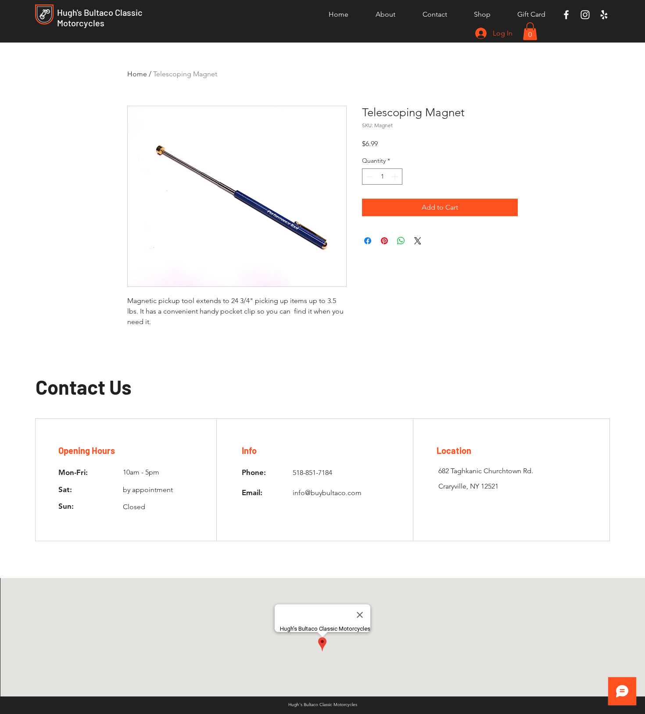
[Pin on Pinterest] (384, 241)
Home (137, 74)
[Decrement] (368, 176)
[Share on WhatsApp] (401, 241)
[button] (530, 31)
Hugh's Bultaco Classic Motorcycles (100, 17)
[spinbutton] (382, 176)
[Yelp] (604, 15)
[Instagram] (585, 15)
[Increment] (395, 176)
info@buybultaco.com (327, 493)
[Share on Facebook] (367, 241)
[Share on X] (417, 241)
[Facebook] (566, 15)
